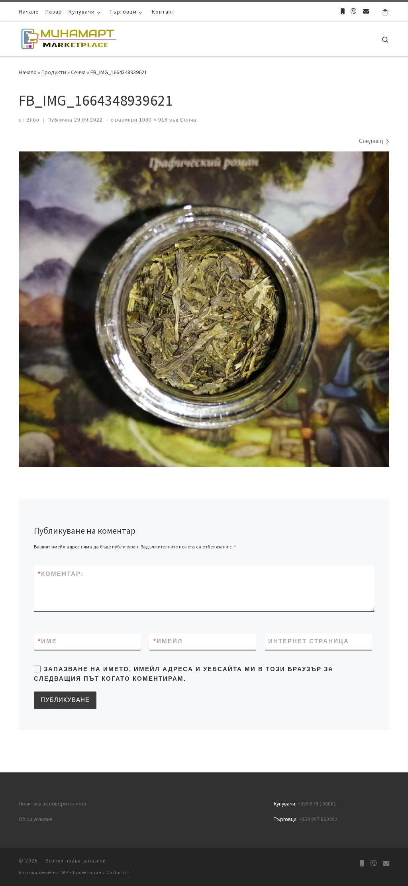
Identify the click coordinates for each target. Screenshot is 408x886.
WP (64, 872)
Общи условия (36, 819)
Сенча (78, 72)
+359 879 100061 (317, 803)
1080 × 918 (152, 120)
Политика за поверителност (53, 803)
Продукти (53, 72)
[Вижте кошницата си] (385, 11)
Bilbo (32, 120)
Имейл (168, 641)
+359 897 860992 (318, 819)
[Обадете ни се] (342, 11)
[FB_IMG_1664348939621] (204, 309)
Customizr (117, 872)
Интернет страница (308, 641)
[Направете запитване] (366, 11)
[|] (68, 37)
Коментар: (61, 573)
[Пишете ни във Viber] (354, 11)
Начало (28, 72)
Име (47, 641)
